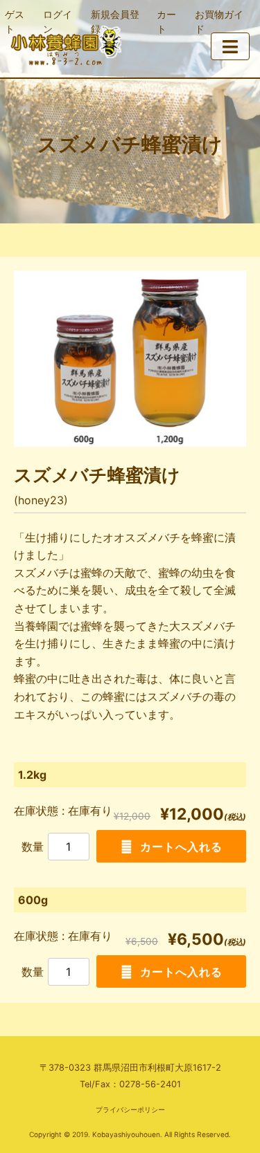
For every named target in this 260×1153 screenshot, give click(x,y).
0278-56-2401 (150, 1084)
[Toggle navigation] (230, 46)
